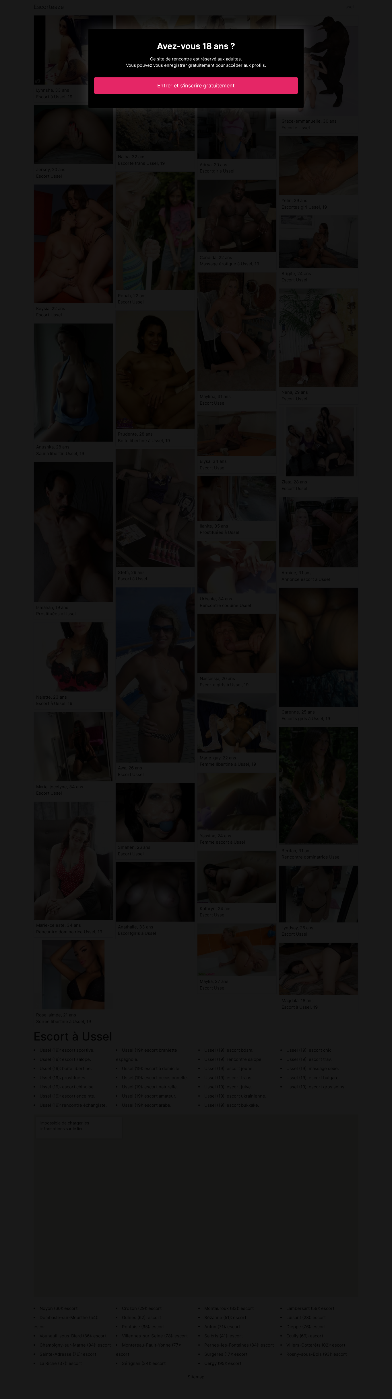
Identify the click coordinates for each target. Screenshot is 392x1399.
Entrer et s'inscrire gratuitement (196, 86)
